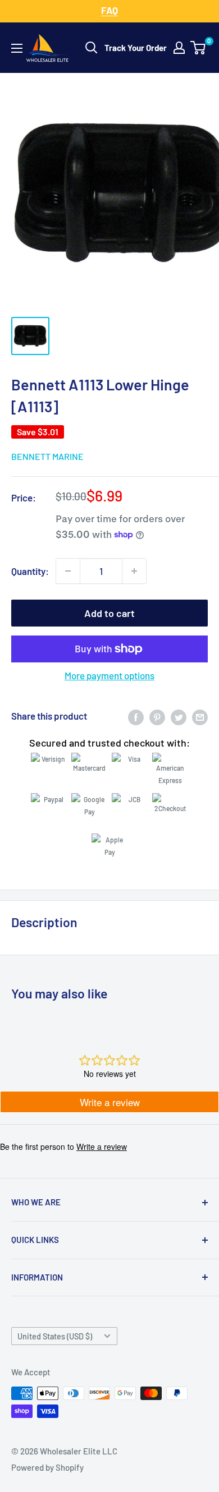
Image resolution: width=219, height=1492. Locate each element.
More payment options (109, 675)
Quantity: (30, 571)
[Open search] (91, 48)
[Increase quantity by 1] (134, 571)
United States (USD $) (54, 1336)
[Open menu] (16, 48)
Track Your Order (135, 48)
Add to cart (109, 613)
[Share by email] (200, 716)
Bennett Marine (47, 456)
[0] (198, 47)
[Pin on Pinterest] (157, 716)
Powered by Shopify (47, 1467)
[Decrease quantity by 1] (68, 571)
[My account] (179, 48)
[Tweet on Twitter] (178, 716)
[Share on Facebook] (136, 716)
